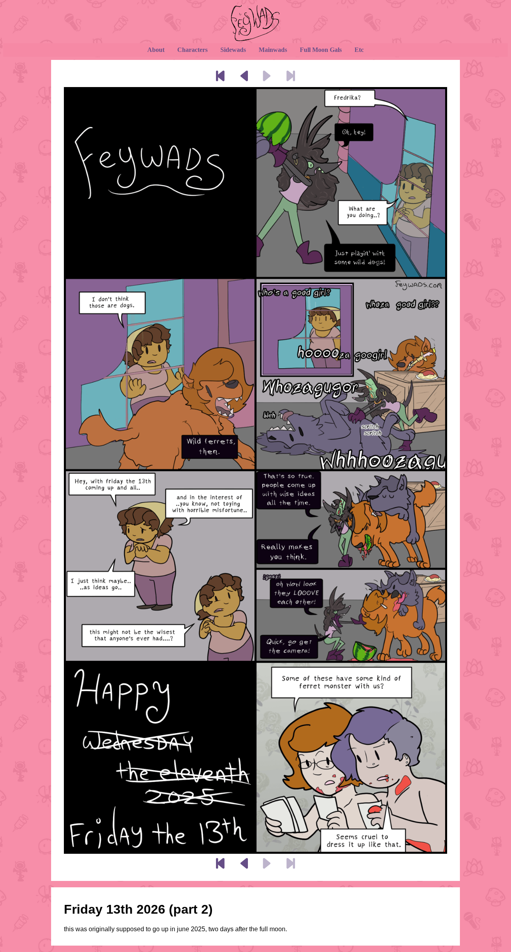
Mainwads (273, 49)
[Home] (255, 23)
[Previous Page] (243, 76)
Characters (192, 49)
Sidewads (233, 49)
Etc (359, 49)
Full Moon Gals (321, 49)
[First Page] (219, 76)
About (155, 49)
